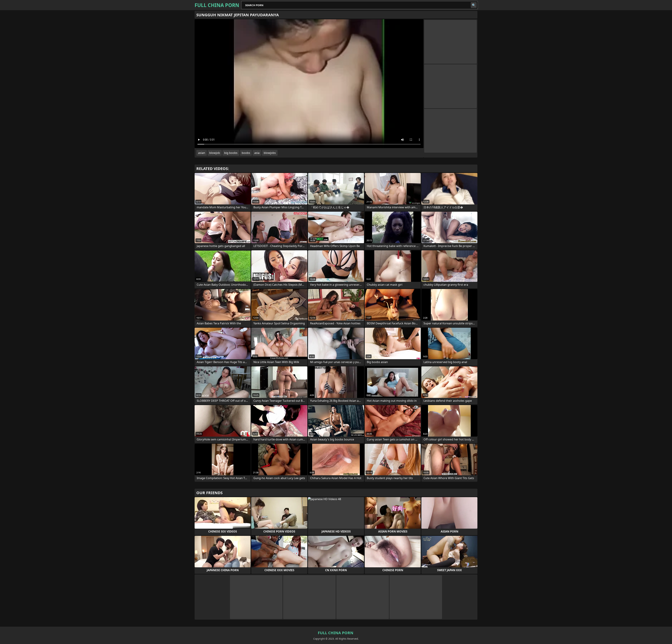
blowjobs (270, 153)
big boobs (230, 153)
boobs (246, 153)
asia (257, 153)
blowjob (214, 153)
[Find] (474, 5)
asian (201, 153)
